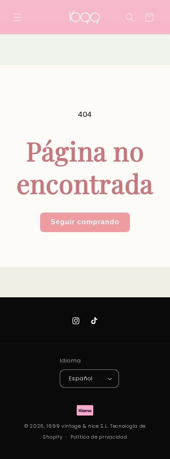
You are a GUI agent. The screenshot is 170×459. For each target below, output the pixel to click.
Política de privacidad (99, 436)
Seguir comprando (85, 222)
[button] (17, 17)
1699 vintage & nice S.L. (78, 425)
